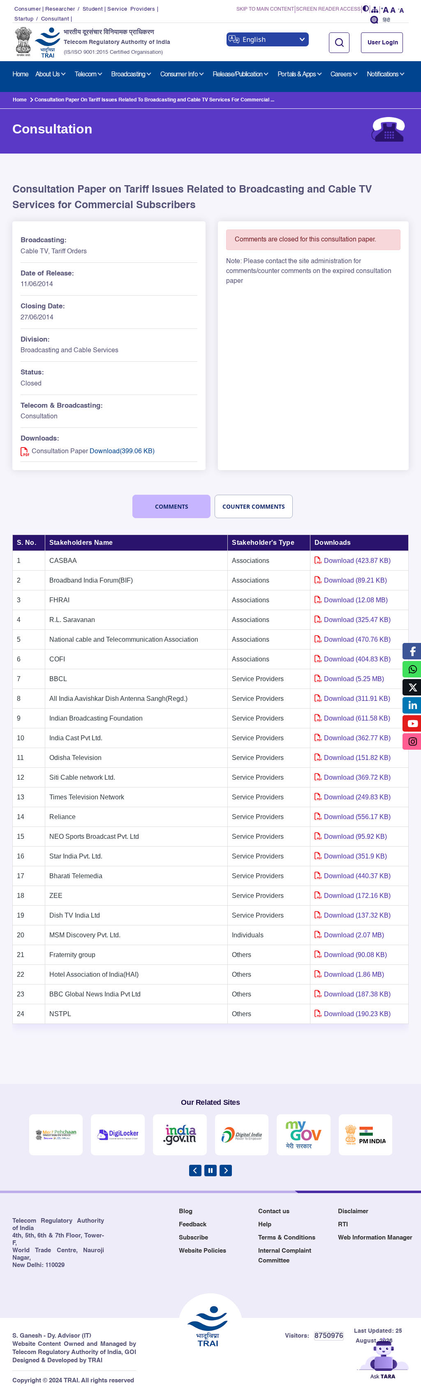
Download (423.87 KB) (357, 560)
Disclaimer (353, 1211)
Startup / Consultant (41, 19)
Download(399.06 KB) (122, 451)
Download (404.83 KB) (357, 659)
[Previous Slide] (195, 1170)
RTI (343, 1224)
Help (264, 1224)
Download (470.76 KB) (357, 639)
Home (20, 100)
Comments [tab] (171, 506)
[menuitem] (20, 74)
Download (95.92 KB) (355, 836)
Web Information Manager (375, 1238)
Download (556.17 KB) (357, 816)
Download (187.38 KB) (357, 994)
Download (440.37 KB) (357, 875)
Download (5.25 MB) (354, 678)
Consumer (27, 9)
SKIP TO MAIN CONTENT (265, 9)
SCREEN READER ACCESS (328, 9)
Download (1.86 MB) (354, 974)
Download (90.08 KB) (355, 954)
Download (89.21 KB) (355, 580)
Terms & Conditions (286, 1238)
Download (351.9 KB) (355, 856)
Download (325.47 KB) (357, 619)
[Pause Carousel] (210, 1170)
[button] (366, 9)
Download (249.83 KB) (357, 797)
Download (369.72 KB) (357, 777)
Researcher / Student (74, 9)
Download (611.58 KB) (357, 718)
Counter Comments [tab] (253, 506)
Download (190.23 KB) (357, 1013)
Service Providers (131, 9)
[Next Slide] (226, 1170)
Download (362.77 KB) (357, 738)
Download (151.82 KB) (357, 757)
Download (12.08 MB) (356, 600)
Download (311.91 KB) (357, 698)
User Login (383, 43)
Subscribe (193, 1238)
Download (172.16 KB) (357, 895)
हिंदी (386, 20)
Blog (185, 1211)
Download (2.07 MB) (354, 935)
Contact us (273, 1211)
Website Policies (202, 1251)
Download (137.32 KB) (357, 915)
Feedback (192, 1224)
